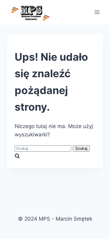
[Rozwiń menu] (97, 12)
